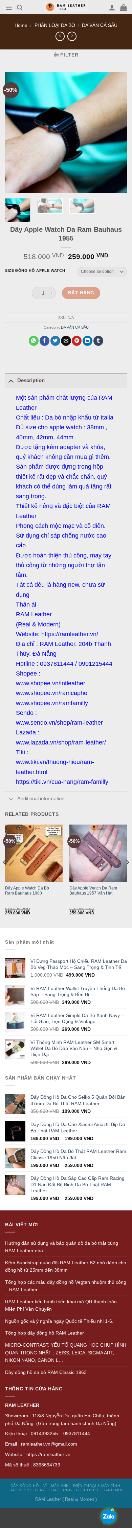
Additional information (40, 798)
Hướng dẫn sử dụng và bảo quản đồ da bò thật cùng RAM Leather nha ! (61, 1246)
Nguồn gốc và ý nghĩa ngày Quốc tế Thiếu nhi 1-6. (59, 1321)
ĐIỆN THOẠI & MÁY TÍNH (96, 1486)
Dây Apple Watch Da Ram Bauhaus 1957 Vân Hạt (93, 891)
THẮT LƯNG (60, 1490)
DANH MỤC (113, 1490)
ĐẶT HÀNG (81, 292)
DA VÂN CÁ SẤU (99, 25)
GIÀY (40, 1490)
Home (21, 25)
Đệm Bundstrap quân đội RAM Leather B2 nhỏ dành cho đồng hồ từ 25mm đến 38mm (65, 1266)
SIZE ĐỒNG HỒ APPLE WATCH (35, 270)
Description (31, 380)
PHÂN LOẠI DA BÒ (55, 25)
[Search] (19, 7)
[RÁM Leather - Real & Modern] (66, 7)
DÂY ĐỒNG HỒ (24, 1486)
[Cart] (123, 7)
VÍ (45, 1486)
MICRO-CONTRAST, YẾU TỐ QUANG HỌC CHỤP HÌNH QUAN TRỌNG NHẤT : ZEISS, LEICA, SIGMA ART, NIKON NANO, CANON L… (65, 1352)
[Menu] (8, 7)
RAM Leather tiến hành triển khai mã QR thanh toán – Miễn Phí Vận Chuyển (63, 1305)
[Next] (127, 875)
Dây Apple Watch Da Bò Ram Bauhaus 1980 (27, 891)
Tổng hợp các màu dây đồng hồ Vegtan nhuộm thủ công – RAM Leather (65, 1286)
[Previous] (4, 875)
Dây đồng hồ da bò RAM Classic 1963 (46, 1372)
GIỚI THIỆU (87, 1490)
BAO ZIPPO (20, 1490)
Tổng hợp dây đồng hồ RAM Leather (44, 1333)
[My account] (112, 7)
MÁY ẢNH (60, 1486)
